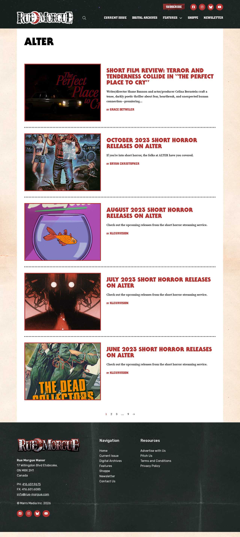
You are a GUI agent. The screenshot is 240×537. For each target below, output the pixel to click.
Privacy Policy (150, 466)
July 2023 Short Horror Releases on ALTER (158, 282)
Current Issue (115, 17)
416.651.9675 (31, 484)
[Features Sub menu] (180, 17)
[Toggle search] (84, 18)
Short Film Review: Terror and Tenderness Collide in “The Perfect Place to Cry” (160, 76)
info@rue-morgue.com (33, 494)
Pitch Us (146, 456)
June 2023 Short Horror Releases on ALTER (159, 352)
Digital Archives (144, 17)
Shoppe (193, 17)
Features (105, 466)
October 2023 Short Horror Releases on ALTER (151, 143)
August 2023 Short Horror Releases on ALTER (149, 212)
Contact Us (107, 481)
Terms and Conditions (155, 461)
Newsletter (213, 17)
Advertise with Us (153, 450)
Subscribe (174, 7)
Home (103, 450)
